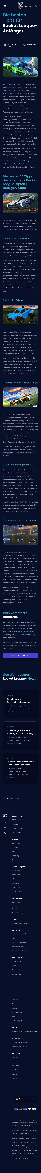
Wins (13, 852)
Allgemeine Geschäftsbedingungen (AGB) (24, 1032)
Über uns (15, 1000)
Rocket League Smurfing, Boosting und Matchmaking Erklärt (20, 732)
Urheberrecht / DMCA (19, 1047)
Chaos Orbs (16, 966)
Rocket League (13, 798)
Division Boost (17, 871)
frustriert (10, 552)
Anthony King (12, 44)
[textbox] (25, 1099)
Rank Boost (16, 843)
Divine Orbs (16, 970)
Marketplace (16, 961)
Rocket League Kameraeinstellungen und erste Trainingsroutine (19, 701)
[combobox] (25, 1099)
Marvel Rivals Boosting (19, 934)
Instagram (15, 1066)
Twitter (14, 1078)
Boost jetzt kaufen (19, 655)
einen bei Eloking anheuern (26, 161)
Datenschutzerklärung (20, 1042)
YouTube (15, 1057)
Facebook (15, 1070)
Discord (14, 1074)
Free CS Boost (17, 828)
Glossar (14, 1008)
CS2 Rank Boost (17, 820)
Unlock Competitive (19, 942)
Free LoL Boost (17, 892)
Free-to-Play (8, 87)
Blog (4, 798)
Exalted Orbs (16, 974)
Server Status (17, 833)
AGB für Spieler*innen (19, 1038)
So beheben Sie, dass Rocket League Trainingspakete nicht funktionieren (20, 763)
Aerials (16, 453)
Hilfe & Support (17, 1021)
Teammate (16, 860)
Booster (15, 1016)
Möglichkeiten (17, 1012)
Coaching (15, 856)
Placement (16, 824)
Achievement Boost (19, 951)
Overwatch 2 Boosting (20, 923)
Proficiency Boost (18, 947)
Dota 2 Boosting (17, 913)
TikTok (14, 1061)
